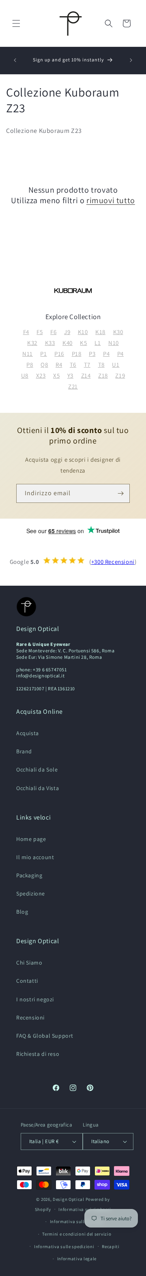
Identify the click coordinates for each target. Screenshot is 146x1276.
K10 (83, 332)
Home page (31, 839)
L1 (97, 343)
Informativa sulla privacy (77, 1221)
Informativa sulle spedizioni (64, 1246)
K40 (67, 343)
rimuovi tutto (110, 200)
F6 (53, 332)
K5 (83, 343)
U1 (115, 364)
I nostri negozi (35, 999)
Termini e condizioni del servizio (76, 1234)
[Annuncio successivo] (131, 60)
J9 (67, 332)
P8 (29, 364)
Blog (22, 911)
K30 (118, 332)
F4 (26, 332)
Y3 (70, 375)
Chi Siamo (29, 962)
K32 (32, 343)
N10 (113, 343)
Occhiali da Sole (37, 769)
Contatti (27, 980)
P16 (59, 353)
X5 (56, 375)
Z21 (73, 386)
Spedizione (30, 893)
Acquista (27, 733)
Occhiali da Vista (37, 788)
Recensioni (30, 1017)
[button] (16, 23)
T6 (73, 364)
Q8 (44, 364)
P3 (92, 353)
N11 (27, 353)
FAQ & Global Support (44, 1035)
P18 (77, 353)
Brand (24, 751)
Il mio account (35, 857)
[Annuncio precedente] (15, 60)
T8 (101, 364)
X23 (41, 375)
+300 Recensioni (113, 561)
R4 (59, 364)
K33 (50, 343)
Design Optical (68, 1199)
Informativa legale (77, 1258)
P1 (43, 353)
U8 (24, 375)
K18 (100, 332)
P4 (106, 353)
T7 (87, 364)
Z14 (86, 375)
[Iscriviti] (120, 493)
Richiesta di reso (37, 1053)
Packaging (29, 875)
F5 (39, 332)
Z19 (120, 375)
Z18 (103, 375)
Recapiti (111, 1246)
